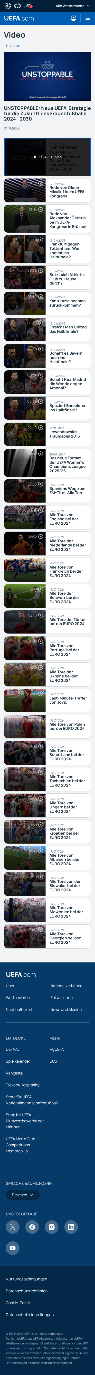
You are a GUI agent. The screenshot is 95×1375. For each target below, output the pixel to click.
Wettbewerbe (18, 997)
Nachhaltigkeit (19, 1009)
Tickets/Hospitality (22, 1085)
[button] (86, 18)
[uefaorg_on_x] (12, 1232)
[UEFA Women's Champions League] (17, 5)
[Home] (21, 974)
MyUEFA (56, 1049)
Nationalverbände (66, 985)
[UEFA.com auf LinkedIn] (71, 1232)
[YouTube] (12, 1253)
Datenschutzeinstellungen (30, 1314)
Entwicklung (61, 997)
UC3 (53, 1061)
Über (10, 985)
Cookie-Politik (18, 1302)
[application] (47, 76)
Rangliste (14, 1073)
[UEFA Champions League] (8, 5)
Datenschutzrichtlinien (27, 1291)
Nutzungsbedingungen (26, 1279)
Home (19, 18)
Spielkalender (18, 1061)
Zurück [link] (14, 46)
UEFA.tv (12, 1049)
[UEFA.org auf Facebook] (32, 1232)
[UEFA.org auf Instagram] (51, 1232)
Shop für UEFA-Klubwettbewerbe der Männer (25, 1121)
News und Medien (66, 1009)
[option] (47, 157)
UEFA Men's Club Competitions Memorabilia (20, 1145)
